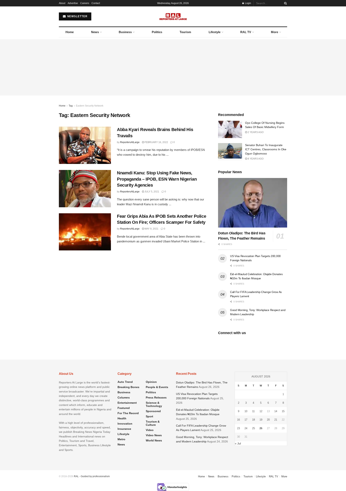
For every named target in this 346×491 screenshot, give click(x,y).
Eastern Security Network (89, 105)
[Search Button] (284, 3)
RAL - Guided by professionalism (92, 476)
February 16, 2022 (156, 142)
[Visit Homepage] (173, 16)
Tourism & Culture (153, 423)
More (274, 32)
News (95, 32)
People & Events (157, 387)
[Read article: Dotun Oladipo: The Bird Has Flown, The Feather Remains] (252, 203)
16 (238, 419)
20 (268, 419)
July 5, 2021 (151, 191)
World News (154, 440)
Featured (124, 408)
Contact (96, 3)
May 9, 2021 (151, 228)
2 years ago (255, 132)
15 (283, 411)
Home (69, 32)
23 (238, 428)
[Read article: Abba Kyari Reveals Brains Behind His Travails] (85, 145)
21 (275, 419)
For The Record (128, 413)
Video (150, 430)
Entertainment (127, 402)
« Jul (238, 443)
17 (245, 419)
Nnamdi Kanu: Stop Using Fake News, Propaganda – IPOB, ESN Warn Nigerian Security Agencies (157, 179)
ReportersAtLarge (130, 142)
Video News (154, 435)
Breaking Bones (128, 387)
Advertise (73, 3)
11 (253, 411)
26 (261, 428)
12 (261, 411)
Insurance (124, 428)
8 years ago (255, 158)
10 (245, 411)
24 (245, 428)
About (62, 3)
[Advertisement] (173, 67)
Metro (121, 439)
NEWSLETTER (76, 16)
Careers (84, 3)
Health (122, 418)
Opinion (151, 381)
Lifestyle (214, 32)
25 (253, 428)
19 (261, 419)
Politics (157, 32)
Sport (149, 416)
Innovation (125, 423)
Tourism (185, 32)
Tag (71, 105)
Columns (124, 397)
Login (247, 3)
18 (253, 419)
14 (275, 411)
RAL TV (245, 32)
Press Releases (156, 397)
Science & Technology (154, 404)
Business (125, 32)
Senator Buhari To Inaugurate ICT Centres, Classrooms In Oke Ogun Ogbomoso (265, 149)
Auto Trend (125, 381)
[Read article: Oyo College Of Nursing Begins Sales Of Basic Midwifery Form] (230, 129)
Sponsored (153, 411)
